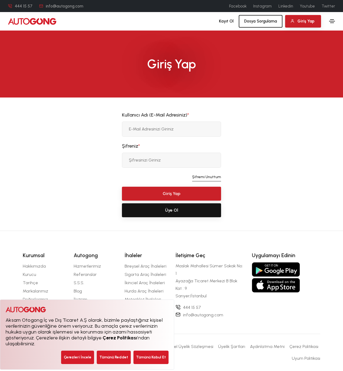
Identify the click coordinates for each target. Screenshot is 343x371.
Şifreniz (131, 146)
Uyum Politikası (306, 358)
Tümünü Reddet (113, 357)
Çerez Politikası (303, 346)
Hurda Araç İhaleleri (144, 291)
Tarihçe (30, 282)
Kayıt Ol (226, 21)
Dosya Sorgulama (260, 21)
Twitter (328, 6)
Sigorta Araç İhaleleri (145, 274)
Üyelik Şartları (231, 346)
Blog (78, 291)
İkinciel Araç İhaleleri (145, 282)
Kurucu (29, 274)
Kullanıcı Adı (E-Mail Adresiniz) (155, 115)
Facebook (238, 6)
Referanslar (85, 274)
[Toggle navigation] (332, 21)
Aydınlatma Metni (267, 346)
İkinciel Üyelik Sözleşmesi (188, 346)
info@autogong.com (64, 6)
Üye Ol (171, 210)
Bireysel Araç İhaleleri (145, 266)
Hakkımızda (34, 266)
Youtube (307, 6)
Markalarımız (35, 291)
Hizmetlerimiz (87, 266)
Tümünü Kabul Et (151, 357)
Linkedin (285, 6)
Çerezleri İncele (77, 357)
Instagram (262, 6)
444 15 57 (23, 6)
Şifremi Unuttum (206, 177)
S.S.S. (79, 282)
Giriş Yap (171, 193)
